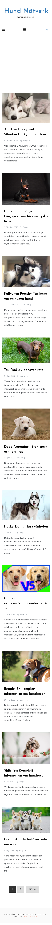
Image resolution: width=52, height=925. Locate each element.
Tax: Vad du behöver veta (24, 370)
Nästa (32, 889)
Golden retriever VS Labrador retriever (26, 603)
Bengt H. (27, 140)
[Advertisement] (26, 61)
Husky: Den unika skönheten (26, 526)
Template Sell (30, 916)
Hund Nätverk (26, 11)
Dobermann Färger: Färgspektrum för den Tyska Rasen (26, 216)
